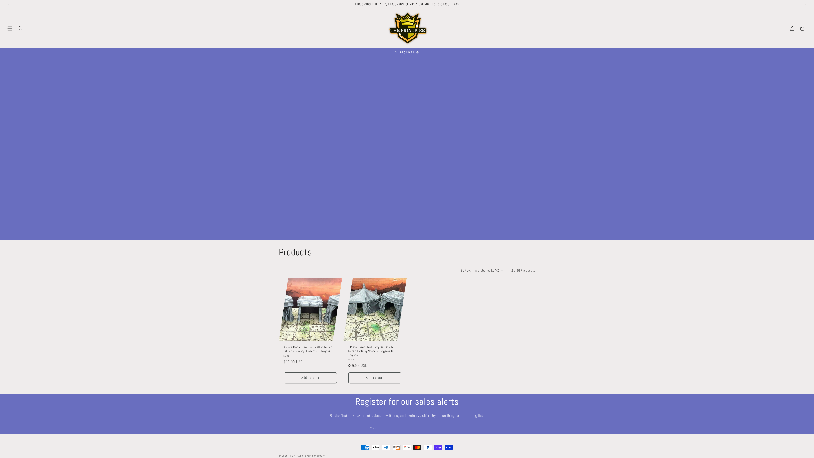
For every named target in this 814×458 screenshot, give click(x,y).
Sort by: (466, 270)
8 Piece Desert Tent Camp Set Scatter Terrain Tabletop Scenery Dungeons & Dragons (371, 351)
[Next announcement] (805, 4)
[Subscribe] (444, 429)
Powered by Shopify (314, 455)
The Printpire (296, 455)
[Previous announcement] (8, 4)
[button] (10, 28)
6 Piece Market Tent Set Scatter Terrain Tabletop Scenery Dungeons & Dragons (307, 349)
